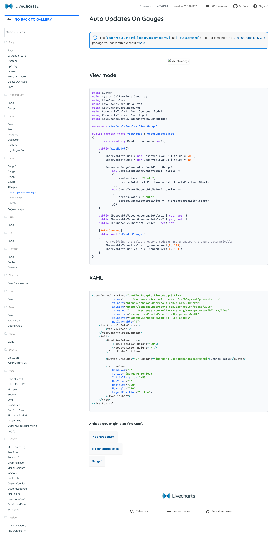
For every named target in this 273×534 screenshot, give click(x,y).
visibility (12, 473)
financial (14, 275)
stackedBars (16, 95)
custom (12, 60)
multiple (12, 389)
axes (11, 371)
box (11, 233)
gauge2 (12, 171)
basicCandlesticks (18, 283)
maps (12, 333)
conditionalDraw (17, 504)
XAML (13, 202)
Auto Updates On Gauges (23, 192)
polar (12, 307)
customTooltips (17, 483)
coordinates (15, 325)
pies (11, 116)
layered (12, 71)
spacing (12, 66)
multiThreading (16, 447)
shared (12, 394)
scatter (13, 249)
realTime (13, 452)
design (13, 517)
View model (16, 197)
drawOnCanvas (16, 499)
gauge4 (12, 181)
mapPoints (14, 493)
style (11, 399)
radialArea (14, 320)
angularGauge (16, 209)
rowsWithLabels (17, 76)
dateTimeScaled (17, 410)
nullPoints (13, 478)
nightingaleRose (17, 150)
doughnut (13, 134)
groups (12, 108)
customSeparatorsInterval (23, 425)
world (11, 341)
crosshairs (14, 405)
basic (11, 50)
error (11, 217)
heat (12, 291)
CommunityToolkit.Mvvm (249, 38)
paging (12, 431)
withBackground (17, 55)
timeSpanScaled (17, 415)
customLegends (17, 488)
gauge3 (12, 176)
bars (11, 42)
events (13, 349)
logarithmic (14, 420)
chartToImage (16, 462)
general (13, 439)
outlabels (13, 139)
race (10, 87)
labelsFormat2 (16, 384)
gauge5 (12, 187)
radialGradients (17, 530)
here (142, 43)
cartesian (13, 357)
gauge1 (12, 166)
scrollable (13, 509)
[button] (154, 6)
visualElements (16, 467)
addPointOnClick (17, 363)
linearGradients (17, 525)
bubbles (12, 262)
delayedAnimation (18, 81)
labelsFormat (15, 379)
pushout (12, 129)
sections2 (13, 457)
